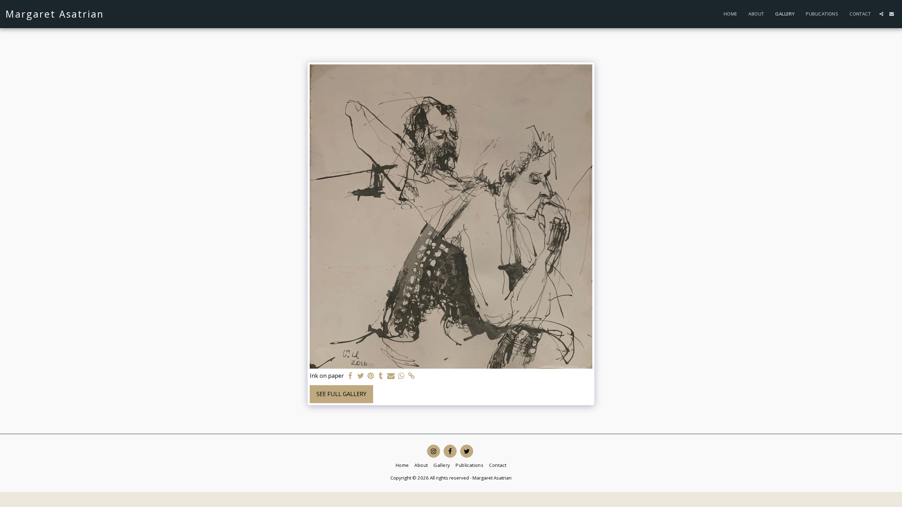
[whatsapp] (401, 376)
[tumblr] (381, 376)
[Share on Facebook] (350, 376)
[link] (411, 376)
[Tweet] (360, 376)
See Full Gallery (341, 394)
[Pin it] (371, 376)
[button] (881, 14)
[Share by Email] (391, 376)
